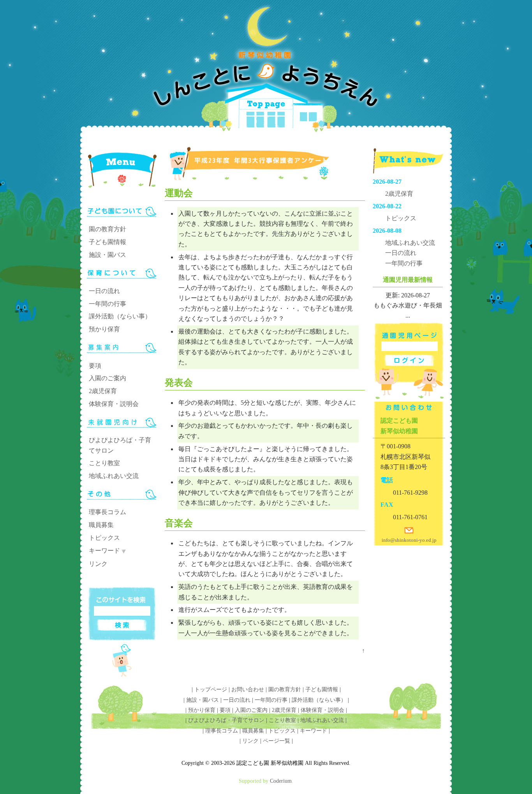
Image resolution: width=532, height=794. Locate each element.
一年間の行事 (107, 303)
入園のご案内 (107, 378)
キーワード (104, 550)
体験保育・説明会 (114, 404)
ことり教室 (104, 463)
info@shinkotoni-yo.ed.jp (409, 540)
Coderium (281, 781)
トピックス (104, 537)
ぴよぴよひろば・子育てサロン (226, 720)
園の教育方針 (107, 229)
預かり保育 (104, 329)
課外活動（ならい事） (120, 316)
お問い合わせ (247, 689)
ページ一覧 (276, 741)
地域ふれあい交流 (114, 476)
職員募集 (101, 525)
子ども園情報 (107, 242)
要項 (95, 365)
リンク (98, 563)
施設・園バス (107, 254)
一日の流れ (104, 291)
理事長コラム (107, 512)
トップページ (210, 689)
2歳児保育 (103, 391)
